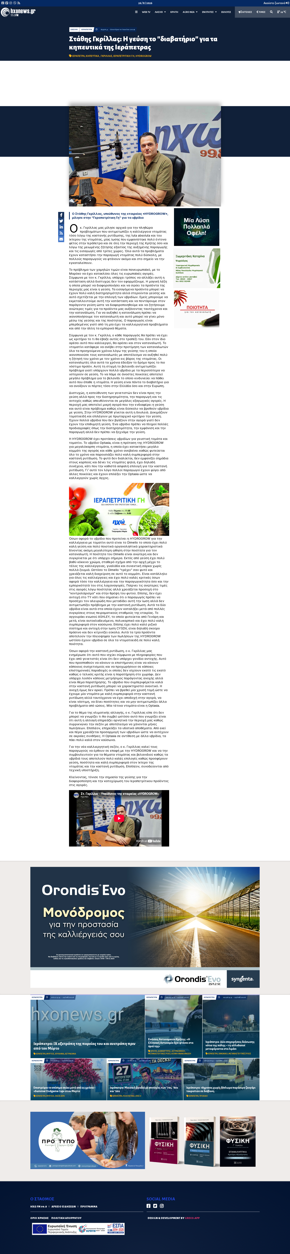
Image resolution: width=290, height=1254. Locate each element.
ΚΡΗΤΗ (174, 12)
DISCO (138, 1096)
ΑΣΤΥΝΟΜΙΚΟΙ (178, 1051)
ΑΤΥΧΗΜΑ (59, 1054)
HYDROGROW (143, 56)
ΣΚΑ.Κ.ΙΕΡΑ (60, 1096)
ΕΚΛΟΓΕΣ (226, 12)
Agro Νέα (189, 12)
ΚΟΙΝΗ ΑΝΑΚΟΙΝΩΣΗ (181, 1054)
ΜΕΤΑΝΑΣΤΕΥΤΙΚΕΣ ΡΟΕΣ (159, 1054)
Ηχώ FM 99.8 (38, 1206)
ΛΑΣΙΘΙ (74, 30)
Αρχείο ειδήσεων (64, 1206)
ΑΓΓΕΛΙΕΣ (247, 12)
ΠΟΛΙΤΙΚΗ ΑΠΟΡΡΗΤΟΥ (66, 1218)
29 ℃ (283, 12)
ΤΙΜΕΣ (262, 12)
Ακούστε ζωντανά (275, 3)
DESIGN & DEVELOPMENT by (174, 1218)
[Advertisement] (145, 83)
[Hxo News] (18, 13)
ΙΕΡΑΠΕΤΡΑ (86, 30)
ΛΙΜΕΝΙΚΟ (223, 1054)
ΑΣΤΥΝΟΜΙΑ (70, 1054)
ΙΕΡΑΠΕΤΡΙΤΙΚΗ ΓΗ (123, 56)
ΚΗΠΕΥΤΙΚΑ (93, 56)
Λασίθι (159, 12)
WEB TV (146, 12)
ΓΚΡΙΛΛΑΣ (106, 56)
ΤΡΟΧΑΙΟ (203, 1096)
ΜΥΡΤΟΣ (50, 1054)
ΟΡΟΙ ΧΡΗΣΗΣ (39, 1218)
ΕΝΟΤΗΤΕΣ (208, 12)
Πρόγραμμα (88, 1206)
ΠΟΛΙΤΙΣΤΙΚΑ (129, 1096)
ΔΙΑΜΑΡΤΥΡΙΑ (164, 1051)
